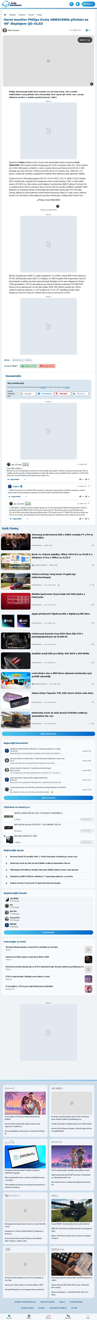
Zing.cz (8, 950)
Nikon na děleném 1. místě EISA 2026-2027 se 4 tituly (69, 1293)
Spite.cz (9, 979)
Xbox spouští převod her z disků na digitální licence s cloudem (25, 1179)
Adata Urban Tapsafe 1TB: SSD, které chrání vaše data (62, 693)
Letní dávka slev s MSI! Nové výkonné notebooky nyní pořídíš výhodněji (62, 675)
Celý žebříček (48, 932)
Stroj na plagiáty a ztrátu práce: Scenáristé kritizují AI (24, 1132)
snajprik (16, 486)
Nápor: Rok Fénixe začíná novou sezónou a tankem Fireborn (71, 1237)
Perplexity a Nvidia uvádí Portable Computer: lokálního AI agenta (22, 1171)
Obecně (31, 15)
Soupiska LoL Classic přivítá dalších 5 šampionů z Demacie (24, 1232)
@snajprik (15, 507)
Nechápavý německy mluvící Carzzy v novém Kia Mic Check (25, 1225)
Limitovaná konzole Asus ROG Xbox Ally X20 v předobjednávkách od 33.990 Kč (57, 635)
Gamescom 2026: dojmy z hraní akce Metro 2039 (27, 957)
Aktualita (12, 15)
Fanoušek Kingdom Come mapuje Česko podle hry (24, 1289)
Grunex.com (10, 989)
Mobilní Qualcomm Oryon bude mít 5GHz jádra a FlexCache (58, 595)
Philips (39, 15)
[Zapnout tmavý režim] (77, 4)
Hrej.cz (8, 969)
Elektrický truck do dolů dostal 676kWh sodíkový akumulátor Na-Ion (59, 714)
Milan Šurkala (13, 30)
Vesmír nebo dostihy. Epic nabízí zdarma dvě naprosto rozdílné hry (22, 1125)
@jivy (12, 490)
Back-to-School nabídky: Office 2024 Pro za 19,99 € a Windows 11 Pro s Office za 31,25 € (62, 556)
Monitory (22, 15)
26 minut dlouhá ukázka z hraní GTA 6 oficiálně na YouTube (32, 947)
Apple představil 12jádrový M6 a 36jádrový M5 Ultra (61, 613)
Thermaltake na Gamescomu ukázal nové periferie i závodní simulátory (25, 1186)
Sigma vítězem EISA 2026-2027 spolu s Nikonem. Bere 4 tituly (70, 1286)
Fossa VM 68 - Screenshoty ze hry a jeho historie (70, 1224)
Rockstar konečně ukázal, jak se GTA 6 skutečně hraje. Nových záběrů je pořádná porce (45, 967)
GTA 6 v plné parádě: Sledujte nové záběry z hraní (28, 976)
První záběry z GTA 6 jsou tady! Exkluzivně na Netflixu (29, 986)
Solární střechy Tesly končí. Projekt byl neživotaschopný (54, 576)
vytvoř (67, 387)
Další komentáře (48, 798)
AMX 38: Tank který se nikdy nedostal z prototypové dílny (71, 1230)
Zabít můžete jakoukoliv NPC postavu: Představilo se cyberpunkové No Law (71, 1176)
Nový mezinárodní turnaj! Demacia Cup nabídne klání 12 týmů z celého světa (23, 1239)
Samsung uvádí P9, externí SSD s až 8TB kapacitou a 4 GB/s (71, 1279)
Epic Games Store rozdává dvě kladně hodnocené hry (70, 1183)
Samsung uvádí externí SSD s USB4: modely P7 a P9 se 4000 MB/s (62, 536)
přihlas (43, 387)
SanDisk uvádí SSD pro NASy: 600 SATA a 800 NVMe (60, 653)
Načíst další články (48, 734)
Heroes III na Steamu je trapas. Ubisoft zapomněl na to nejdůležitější (71, 1130)
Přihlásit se (88, 4)
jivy (12, 465)
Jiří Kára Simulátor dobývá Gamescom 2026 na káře (71, 1124)
